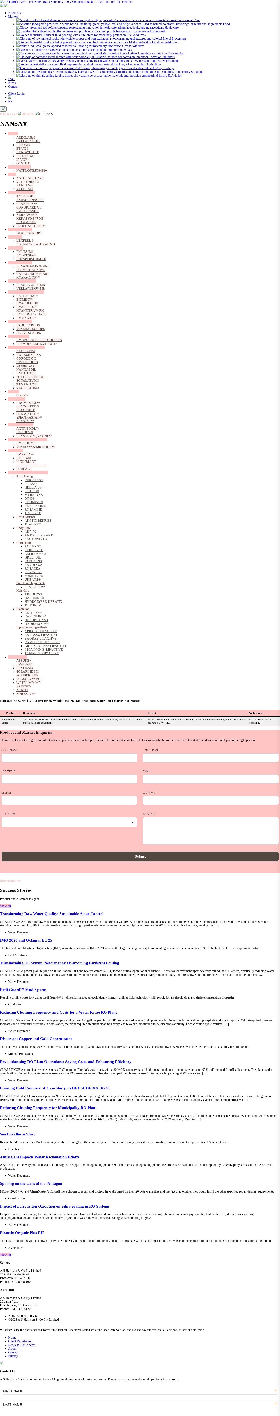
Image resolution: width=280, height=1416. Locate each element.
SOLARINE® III (27, 671)
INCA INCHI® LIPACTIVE (44, 649)
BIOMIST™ (24, 299)
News (12, 83)
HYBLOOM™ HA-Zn (31, 314)
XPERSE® (23, 686)
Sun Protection (17, 657)
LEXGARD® (25, 410)
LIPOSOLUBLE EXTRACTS (36, 343)
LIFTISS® (32, 491)
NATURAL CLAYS (30, 178)
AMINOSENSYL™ (30, 200)
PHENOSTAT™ (27, 413)
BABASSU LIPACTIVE (41, 634)
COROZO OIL (26, 358)
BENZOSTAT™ (27, 406)
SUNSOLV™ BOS (29, 679)
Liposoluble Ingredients (31, 627)
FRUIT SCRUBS (28, 325)
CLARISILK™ (26, 203)
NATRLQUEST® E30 (32, 170)
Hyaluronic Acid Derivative (26, 292)
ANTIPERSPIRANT (39, 535)
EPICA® (31, 483)
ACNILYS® (33, 546)
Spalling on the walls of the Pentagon (31, 1183)
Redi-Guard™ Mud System (23, 989)
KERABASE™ (27, 215)
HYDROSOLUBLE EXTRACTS (39, 340)
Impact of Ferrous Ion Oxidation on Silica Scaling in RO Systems (54, 1206)
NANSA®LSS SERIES (32, 465)
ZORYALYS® (26, 693)
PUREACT (24, 469)
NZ (10, 101)
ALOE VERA (25, 351)
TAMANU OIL (26, 384)
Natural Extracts (18, 336)
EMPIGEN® (25, 454)
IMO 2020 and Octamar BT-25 (26, 940)
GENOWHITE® (27, 152)
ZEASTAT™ (25, 421)
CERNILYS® (34, 550)
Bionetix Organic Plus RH (22, 1233)
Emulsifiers (15, 248)
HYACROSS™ (26, 307)
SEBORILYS (33, 572)
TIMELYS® (33, 513)
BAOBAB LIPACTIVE (41, 638)
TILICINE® (33, 605)
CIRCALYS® (34, 480)
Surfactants (15, 450)
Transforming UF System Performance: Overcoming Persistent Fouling (59, 963)
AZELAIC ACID (28, 141)
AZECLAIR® (25, 137)
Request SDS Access (21, 1345)
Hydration (23, 609)
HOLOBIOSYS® (36, 620)
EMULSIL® (24, 251)
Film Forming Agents (22, 281)
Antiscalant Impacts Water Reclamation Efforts (39, 1157)
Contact (13, 86)
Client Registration (20, 1341)
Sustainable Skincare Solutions (28, 472)
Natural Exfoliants (20, 321)
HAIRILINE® (34, 598)
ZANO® (22, 690)
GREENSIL (33, 557)
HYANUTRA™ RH (30, 310)
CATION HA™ (27, 296)
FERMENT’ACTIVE (30, 270)
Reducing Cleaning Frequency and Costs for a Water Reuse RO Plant (58, 1012)
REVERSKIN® (35, 506)
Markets (13, 16)
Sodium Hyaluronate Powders (27, 439)
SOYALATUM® (27, 380)
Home (12, 1337)
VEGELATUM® (27, 388)
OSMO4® (23, 163)
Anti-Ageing (24, 476)
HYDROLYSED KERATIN (43, 601)
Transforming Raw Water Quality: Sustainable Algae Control (52, 914)
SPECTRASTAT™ (29, 417)
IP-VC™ (22, 159)
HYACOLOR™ (27, 303)
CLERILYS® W (36, 553)
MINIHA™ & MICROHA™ (35, 447)
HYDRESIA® (26, 255)
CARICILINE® (35, 616)
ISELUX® (23, 458)
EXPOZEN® (33, 561)
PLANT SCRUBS (28, 332)
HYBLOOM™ (26, 443)
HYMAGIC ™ (26, 318)
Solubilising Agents (20, 424)
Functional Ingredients (30, 583)
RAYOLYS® (33, 564)
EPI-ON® (23, 145)
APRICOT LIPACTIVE (41, 631)
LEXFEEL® (24, 240)
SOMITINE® (34, 576)
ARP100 (30, 531)
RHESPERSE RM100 (31, 259)
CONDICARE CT (28, 207)
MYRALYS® (34, 494)
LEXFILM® (24, 668)
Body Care (23, 528)
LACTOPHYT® (36, 539)
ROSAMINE (33, 509)
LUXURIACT (26, 461)
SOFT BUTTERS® (30, 377)
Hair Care (22, 590)
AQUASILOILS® (28, 355)
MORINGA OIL (27, 366)
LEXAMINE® (26, 222)
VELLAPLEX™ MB (30, 288)
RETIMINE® (34, 502)
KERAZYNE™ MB (30, 218)
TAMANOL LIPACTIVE (42, 653)
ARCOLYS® (33, 594)
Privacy (13, 1356)
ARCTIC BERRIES (38, 520)
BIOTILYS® (33, 612)
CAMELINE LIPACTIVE (42, 642)
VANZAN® (24, 185)
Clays (12, 174)
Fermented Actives (20, 262)
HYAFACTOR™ (28, 277)
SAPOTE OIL (25, 373)
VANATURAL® (27, 181)
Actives (13, 133)
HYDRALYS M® (37, 623)
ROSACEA (32, 568)
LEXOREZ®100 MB (30, 285)
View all (5, 906)
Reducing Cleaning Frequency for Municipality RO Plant (48, 1108)
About (12, 1348)
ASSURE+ (23, 660)
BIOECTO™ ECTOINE (32, 266)
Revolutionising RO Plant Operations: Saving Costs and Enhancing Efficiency (65, 1061)
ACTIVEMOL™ (27, 428)
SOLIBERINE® (27, 675)
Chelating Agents (19, 167)
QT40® (30, 498)
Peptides (13, 391)
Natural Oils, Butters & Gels (26, 347)
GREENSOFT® (27, 362)
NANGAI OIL (26, 369)
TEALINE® (33, 524)
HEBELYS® (33, 487)
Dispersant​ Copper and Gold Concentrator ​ (36, 1039)
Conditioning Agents (21, 192)
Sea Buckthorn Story (17, 1134)
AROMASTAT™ (28, 402)
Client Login (16, 93)
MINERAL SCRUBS (30, 329)
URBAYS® (33, 579)
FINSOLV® (24, 432)
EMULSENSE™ (27, 211)
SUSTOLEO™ (35, 587)
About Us (14, 13)
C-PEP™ (22, 395)
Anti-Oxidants (25, 517)
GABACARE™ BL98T (32, 273)
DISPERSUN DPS (29, 233)
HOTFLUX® (25, 156)
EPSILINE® (24, 664)
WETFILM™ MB (28, 682)
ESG (11, 79)
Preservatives (16, 399)
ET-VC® (22, 148)
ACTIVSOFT (25, 196)
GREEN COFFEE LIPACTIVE (46, 646)
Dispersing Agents (20, 229)
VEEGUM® (24, 189)
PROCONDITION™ (30, 226)
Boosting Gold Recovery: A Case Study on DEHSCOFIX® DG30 (54, 1088)
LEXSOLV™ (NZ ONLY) (34, 436)
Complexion (24, 542)
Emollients (15, 237)
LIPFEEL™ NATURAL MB (35, 244)
